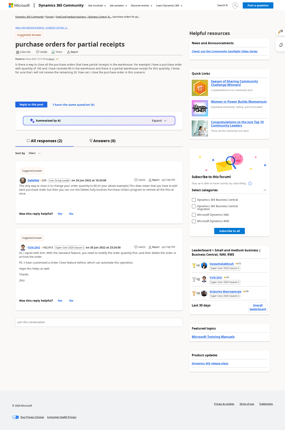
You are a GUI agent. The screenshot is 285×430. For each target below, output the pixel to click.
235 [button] (44, 180)
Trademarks (266, 404)
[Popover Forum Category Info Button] (250, 183)
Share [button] (59, 52)
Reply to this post (31, 104)
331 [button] (227, 277)
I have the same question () (73, 104)
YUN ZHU (34, 247)
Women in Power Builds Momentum (239, 102)
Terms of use (246, 404)
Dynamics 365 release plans (210, 363)
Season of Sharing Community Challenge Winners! (234, 83)
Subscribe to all (229, 231)
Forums (50, 16)
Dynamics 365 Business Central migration (217, 208)
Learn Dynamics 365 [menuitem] (167, 5)
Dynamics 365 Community (61, 5)
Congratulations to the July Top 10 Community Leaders (237, 123)
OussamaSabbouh (222, 264)
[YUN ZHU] (23, 248)
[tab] (44, 142)
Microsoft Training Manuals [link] (213, 337)
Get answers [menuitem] (117, 5)
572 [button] (239, 263)
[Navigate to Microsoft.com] (19, 5)
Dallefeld (33, 180)
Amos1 (51, 59)
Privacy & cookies (224, 404)
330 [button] (247, 291)
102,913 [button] (48, 247)
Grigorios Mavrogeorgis (225, 291)
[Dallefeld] (23, 180)
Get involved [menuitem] (95, 5)
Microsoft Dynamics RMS (213, 221)
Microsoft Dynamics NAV (213, 214)
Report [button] (74, 52)
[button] (222, 5)
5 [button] (57, 59)
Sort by (20, 153)
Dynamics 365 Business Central (217, 200)
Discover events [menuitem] (140, 5)
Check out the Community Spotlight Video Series (224, 51)
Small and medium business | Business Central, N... (83, 16)
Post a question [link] (258, 5)
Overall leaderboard (258, 307)
